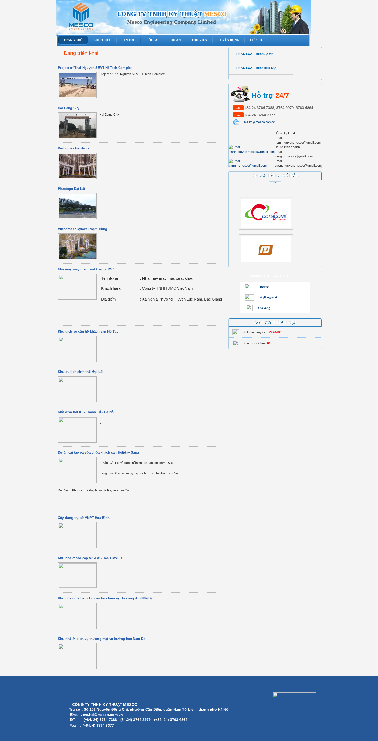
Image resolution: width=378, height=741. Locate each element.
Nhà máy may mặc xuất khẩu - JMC (86, 269)
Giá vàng (264, 308)
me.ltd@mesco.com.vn (260, 122)
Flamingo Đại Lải (71, 189)
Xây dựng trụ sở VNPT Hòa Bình (84, 518)
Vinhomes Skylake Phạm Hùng (82, 229)
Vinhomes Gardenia (73, 148)
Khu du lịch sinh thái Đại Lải (80, 372)
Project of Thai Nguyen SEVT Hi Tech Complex (95, 68)
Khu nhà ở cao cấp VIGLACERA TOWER (90, 558)
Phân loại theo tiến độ (256, 68)
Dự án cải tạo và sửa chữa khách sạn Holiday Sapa (98, 452)
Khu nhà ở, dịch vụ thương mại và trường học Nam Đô (102, 639)
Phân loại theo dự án (255, 54)
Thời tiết (263, 287)
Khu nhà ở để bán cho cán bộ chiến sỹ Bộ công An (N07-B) (105, 598)
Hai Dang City (68, 108)
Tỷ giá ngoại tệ (267, 297)
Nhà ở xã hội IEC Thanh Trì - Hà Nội (86, 412)
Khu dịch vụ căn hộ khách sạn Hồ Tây (88, 331)
